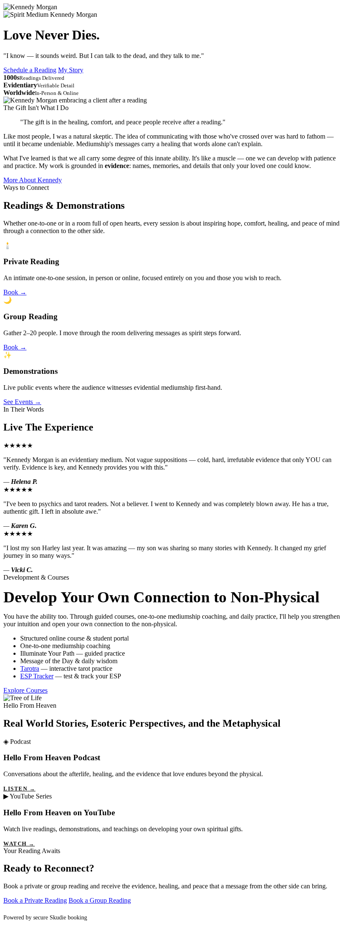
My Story (70, 70)
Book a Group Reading (100, 900)
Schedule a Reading (29, 70)
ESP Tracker (36, 676)
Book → (15, 292)
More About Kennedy (32, 180)
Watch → (19, 844)
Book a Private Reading (35, 900)
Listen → (19, 789)
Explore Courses (25, 690)
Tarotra (29, 668)
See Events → (22, 401)
